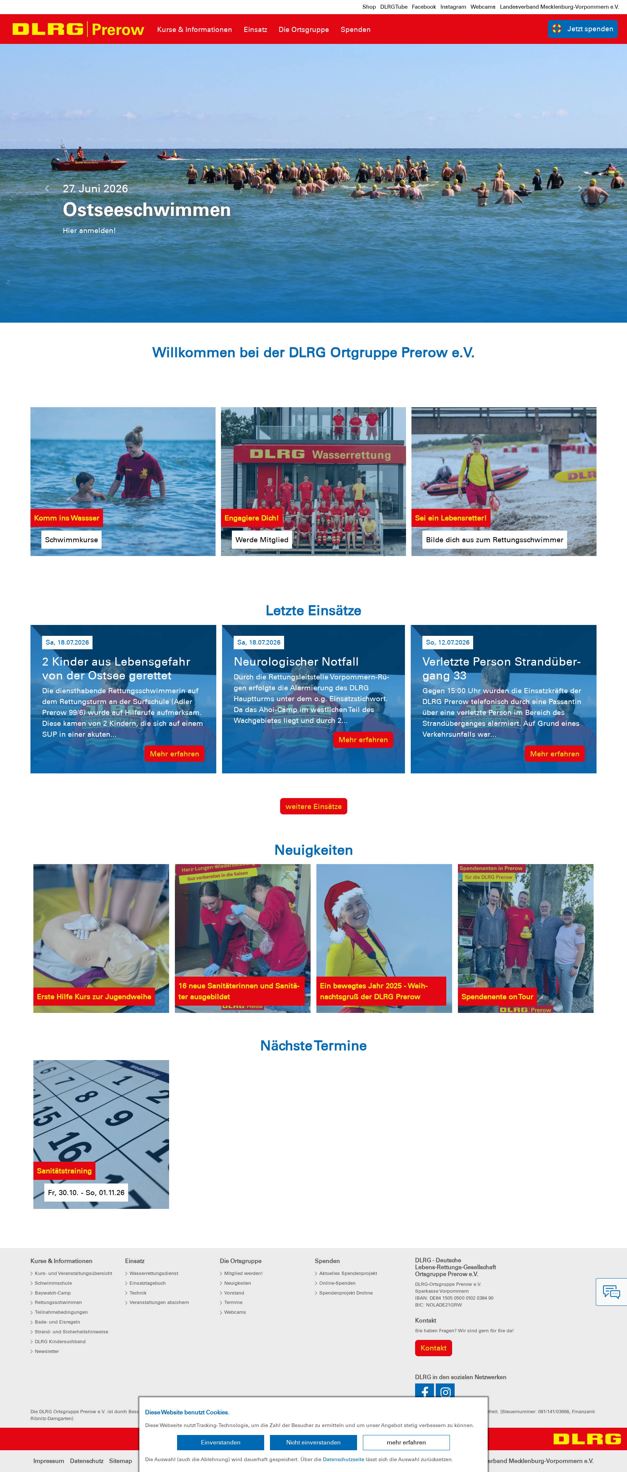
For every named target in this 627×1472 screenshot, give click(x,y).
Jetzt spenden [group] (590, 29)
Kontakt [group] (434, 1348)
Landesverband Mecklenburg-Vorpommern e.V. (559, 7)
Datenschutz (86, 1460)
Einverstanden (221, 1442)
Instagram (453, 7)
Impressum (48, 1460)
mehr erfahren (406, 1442)
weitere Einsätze (314, 806)
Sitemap (120, 1460)
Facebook (424, 7)
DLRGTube (393, 7)
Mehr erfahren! (470, 246)
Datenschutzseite (343, 1459)
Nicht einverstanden (313, 1442)
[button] (47, 190)
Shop (369, 7)
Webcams (483, 7)
